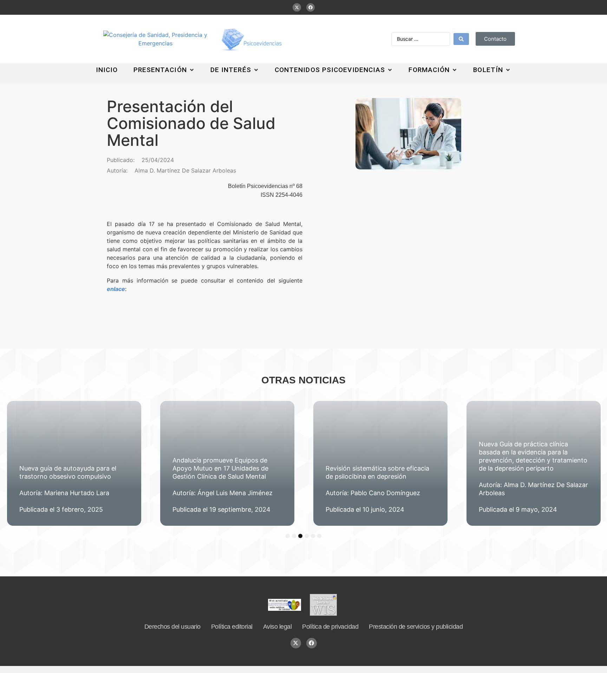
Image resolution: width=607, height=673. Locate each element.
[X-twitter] (297, 7)
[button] (164, 70)
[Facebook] (310, 7)
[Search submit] (461, 39)
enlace (116, 288)
